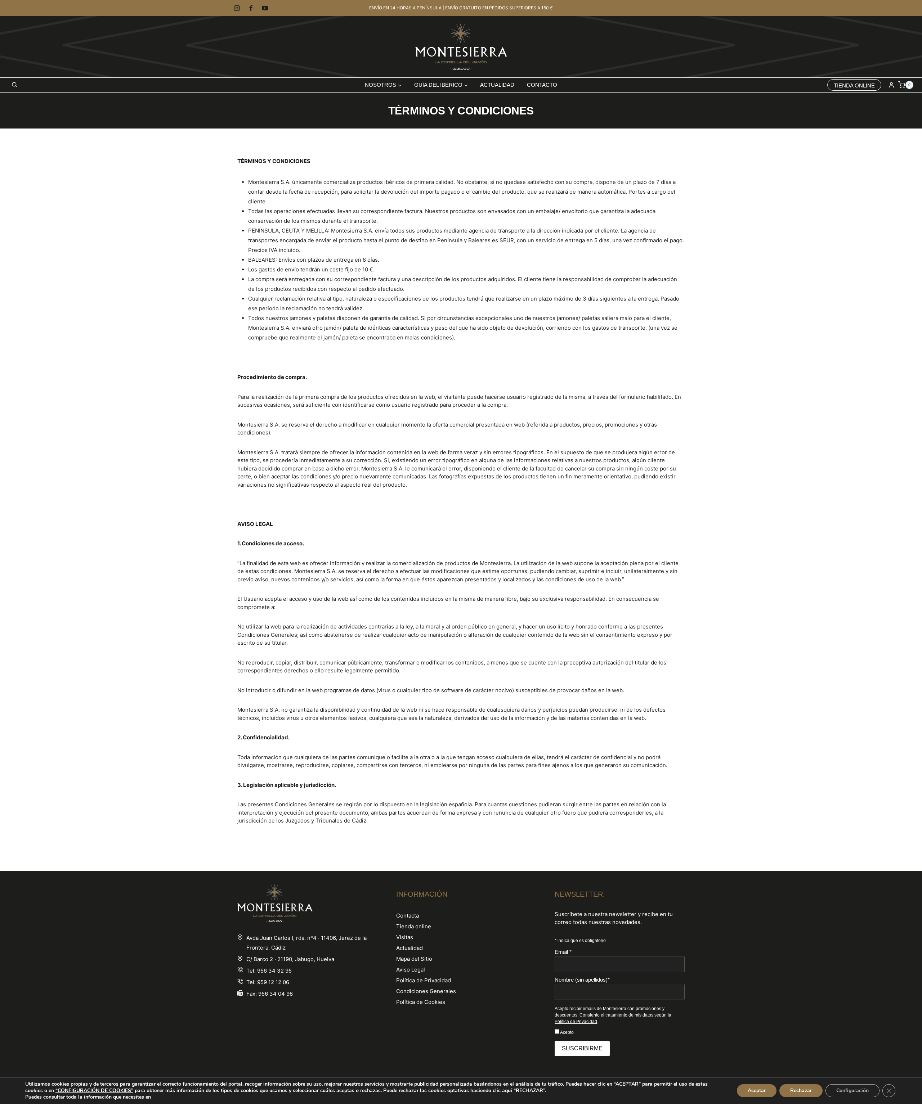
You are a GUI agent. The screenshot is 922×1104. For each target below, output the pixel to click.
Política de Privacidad (423, 980)
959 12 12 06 (273, 982)
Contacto (542, 85)
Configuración (852, 1090)
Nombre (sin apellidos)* (582, 980)
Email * (563, 952)
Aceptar (757, 1090)
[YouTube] (265, 8)
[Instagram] (236, 8)
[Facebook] (251, 8)
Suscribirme (582, 1048)
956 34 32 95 (274, 970)
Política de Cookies (420, 1002)
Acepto (566, 1032)
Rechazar (801, 1090)
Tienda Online (854, 85)
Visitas (404, 937)
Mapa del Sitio (414, 958)
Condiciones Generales (426, 991)
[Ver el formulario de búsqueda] (14, 85)
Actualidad (497, 85)
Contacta (407, 915)
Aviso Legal (410, 969)
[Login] (891, 84)
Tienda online (413, 926)
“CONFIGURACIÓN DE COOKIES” (94, 1090)
